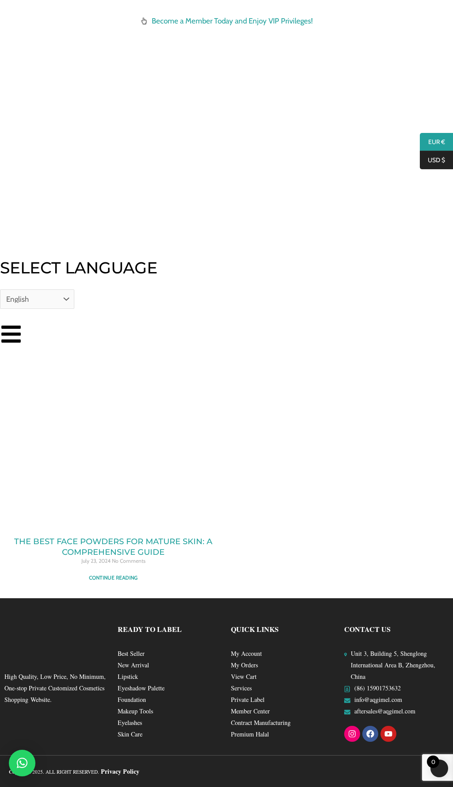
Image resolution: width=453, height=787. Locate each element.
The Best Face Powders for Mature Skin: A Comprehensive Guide (113, 547)
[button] (22, 763)
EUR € (432, 142)
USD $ (432, 160)
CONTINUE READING (113, 577)
